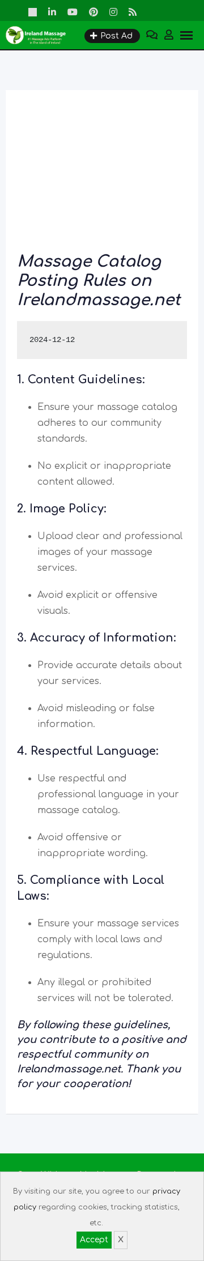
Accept (94, 1240)
